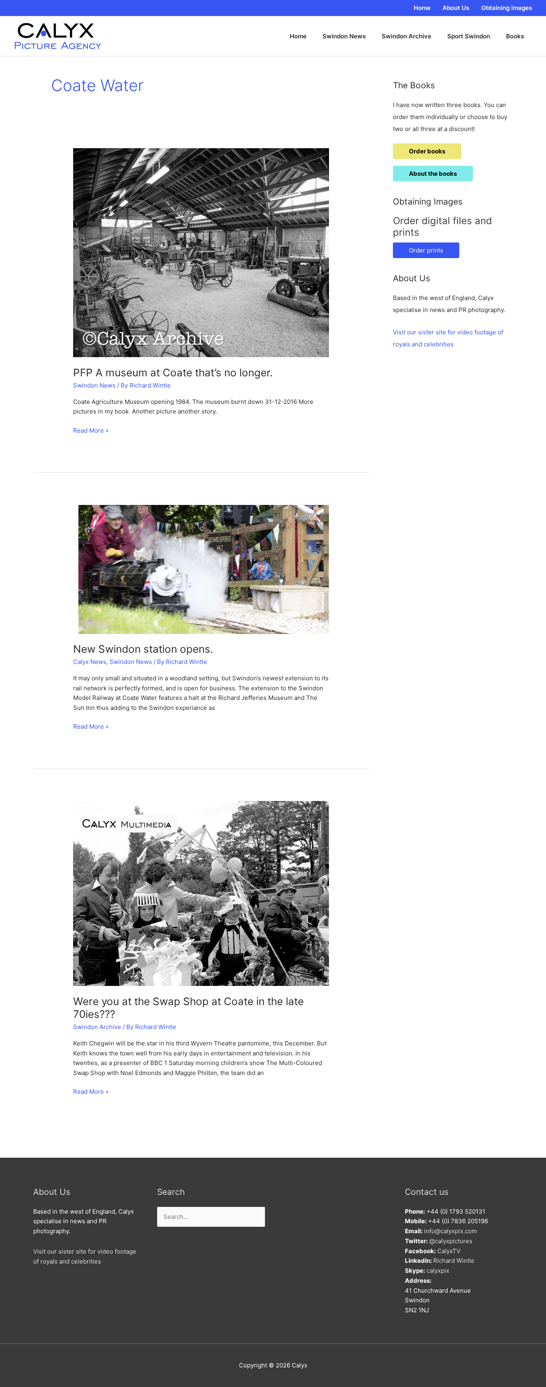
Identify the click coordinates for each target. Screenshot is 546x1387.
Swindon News (94, 385)
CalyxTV (448, 1251)
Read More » (91, 431)
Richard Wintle (453, 1260)
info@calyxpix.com (450, 1231)
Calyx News (89, 662)
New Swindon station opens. (143, 649)
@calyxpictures (450, 1241)
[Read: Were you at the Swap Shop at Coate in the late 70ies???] (201, 893)
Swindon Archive (97, 1027)
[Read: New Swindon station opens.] (201, 568)
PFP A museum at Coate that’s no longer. (173, 372)
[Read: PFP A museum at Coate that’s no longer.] (201, 252)
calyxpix (437, 1270)
